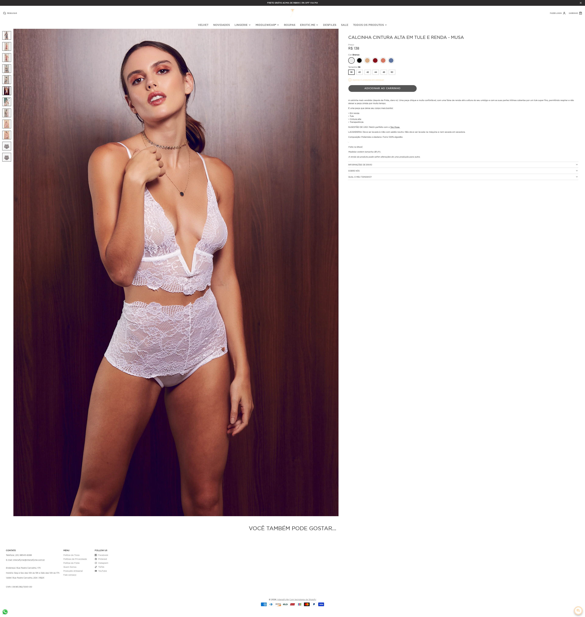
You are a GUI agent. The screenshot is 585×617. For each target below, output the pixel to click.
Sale (344, 24)
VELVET (203, 24)
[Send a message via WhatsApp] (5, 611)
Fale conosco (69, 575)
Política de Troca (71, 555)
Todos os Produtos (368, 24)
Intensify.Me (283, 599)
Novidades (221, 24)
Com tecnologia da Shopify (302, 599)
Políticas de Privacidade (75, 559)
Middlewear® (266, 24)
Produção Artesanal (73, 571)
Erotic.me (307, 24)
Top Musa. (395, 127)
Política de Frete (71, 563)
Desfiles (329, 24)
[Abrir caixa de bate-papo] (578, 610)
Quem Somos (69, 567)
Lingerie (241, 24)
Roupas (290, 24)
